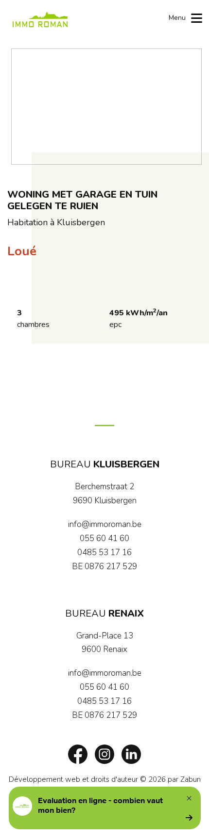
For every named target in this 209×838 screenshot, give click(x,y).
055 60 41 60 (104, 538)
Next (189, 106)
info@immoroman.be (104, 524)
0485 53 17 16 (104, 552)
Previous (23, 106)
